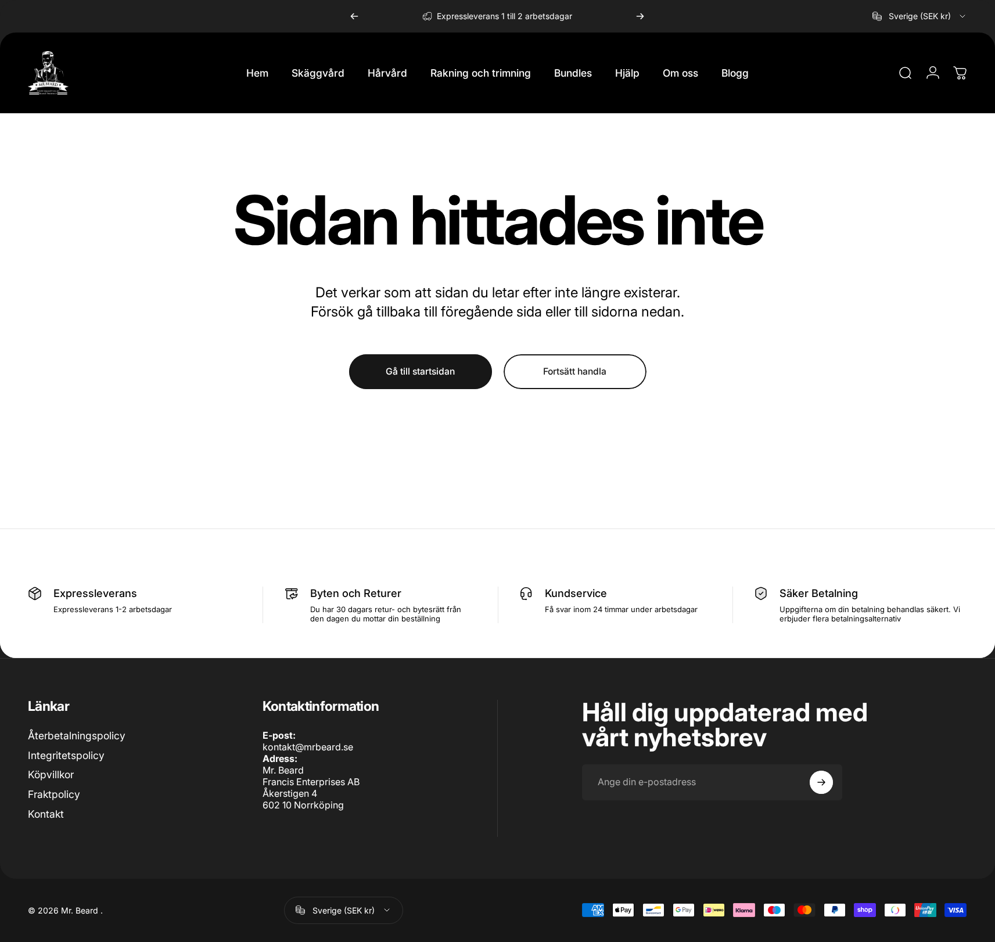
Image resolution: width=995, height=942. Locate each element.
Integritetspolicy (66, 755)
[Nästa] (640, 16)
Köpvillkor (51, 774)
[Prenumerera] (821, 782)
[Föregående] (354, 16)
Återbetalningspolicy (76, 735)
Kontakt (46, 814)
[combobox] (919, 16)
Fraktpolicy (54, 794)
